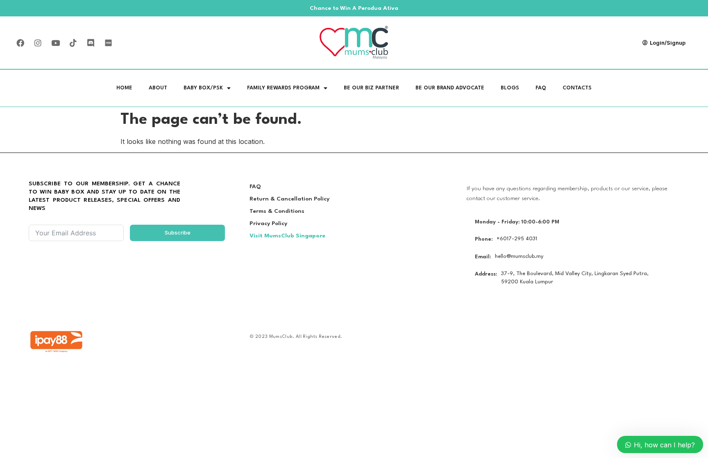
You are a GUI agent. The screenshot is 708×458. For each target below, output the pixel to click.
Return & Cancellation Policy (289, 199)
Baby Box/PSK (203, 88)
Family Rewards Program (283, 88)
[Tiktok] (73, 42)
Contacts (577, 88)
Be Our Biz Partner (371, 88)
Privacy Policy (268, 223)
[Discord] (90, 42)
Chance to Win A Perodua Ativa (354, 8)
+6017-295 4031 (517, 239)
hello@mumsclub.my (519, 256)
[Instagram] (37, 42)
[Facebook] (20, 42)
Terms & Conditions (277, 211)
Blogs (510, 88)
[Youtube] (55, 42)
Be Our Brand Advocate (449, 88)
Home (124, 88)
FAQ (541, 88)
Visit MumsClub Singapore (287, 236)
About (158, 88)
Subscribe (178, 232)
